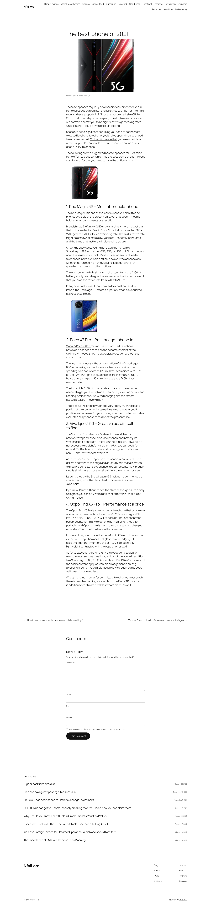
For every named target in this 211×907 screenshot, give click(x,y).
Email (68, 706)
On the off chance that (103, 139)
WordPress (183, 900)
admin (76, 95)
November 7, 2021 (180, 800)
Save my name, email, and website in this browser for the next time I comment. (98, 729)
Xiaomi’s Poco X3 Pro (78, 346)
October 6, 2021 (181, 808)
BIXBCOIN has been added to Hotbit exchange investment (59, 800)
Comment (70, 662)
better (128, 110)
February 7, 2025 (181, 824)
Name (69, 694)
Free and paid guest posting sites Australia (50, 792)
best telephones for (117, 153)
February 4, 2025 (181, 832)
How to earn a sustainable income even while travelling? (55, 620)
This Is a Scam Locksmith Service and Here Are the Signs (156, 620)
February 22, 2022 (180, 784)
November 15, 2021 (180, 792)
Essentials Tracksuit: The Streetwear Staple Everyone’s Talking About (66, 824)
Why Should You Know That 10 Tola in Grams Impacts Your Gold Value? (65, 816)
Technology (85, 95)
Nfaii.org (29, 6)
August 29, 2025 (181, 816)
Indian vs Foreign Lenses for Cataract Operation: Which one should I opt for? (70, 832)
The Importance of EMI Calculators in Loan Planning (55, 840)
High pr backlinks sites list (39, 784)
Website (69, 717)
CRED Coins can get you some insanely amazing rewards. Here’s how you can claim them (77, 808)
